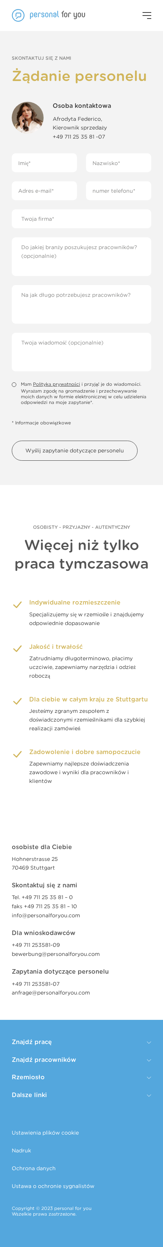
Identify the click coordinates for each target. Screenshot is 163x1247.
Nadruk (21, 1150)
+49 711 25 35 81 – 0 (47, 897)
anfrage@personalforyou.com (51, 992)
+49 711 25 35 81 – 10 (50, 906)
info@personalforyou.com (46, 915)
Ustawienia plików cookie (45, 1132)
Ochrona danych (34, 1168)
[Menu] (147, 15)
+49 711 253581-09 (36, 945)
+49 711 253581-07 (36, 984)
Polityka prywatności (56, 384)
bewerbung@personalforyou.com (56, 954)
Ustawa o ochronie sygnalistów (53, 1186)
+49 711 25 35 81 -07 (79, 136)
